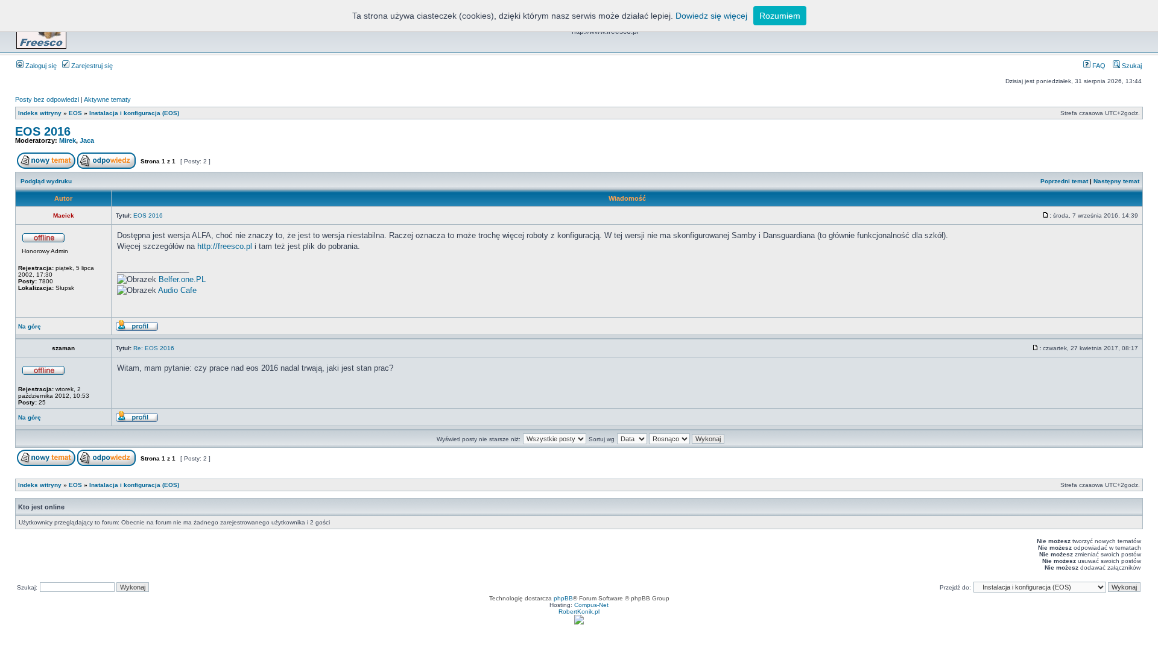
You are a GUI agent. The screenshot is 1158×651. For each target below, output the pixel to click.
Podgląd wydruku (46, 181)
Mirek (67, 140)
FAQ (1098, 65)
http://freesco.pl (224, 246)
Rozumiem (779, 15)
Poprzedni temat (1064, 181)
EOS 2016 (43, 131)
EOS (75, 113)
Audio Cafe (177, 290)
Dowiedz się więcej (711, 15)
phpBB (563, 598)
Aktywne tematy (107, 99)
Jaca (87, 140)
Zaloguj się (40, 65)
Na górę (29, 326)
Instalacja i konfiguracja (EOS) (134, 113)
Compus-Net (591, 605)
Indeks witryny (40, 113)
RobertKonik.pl (579, 611)
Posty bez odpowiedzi (47, 99)
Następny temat (1116, 181)
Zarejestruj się (91, 65)
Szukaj (1131, 65)
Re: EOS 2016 (153, 348)
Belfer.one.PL (182, 279)
